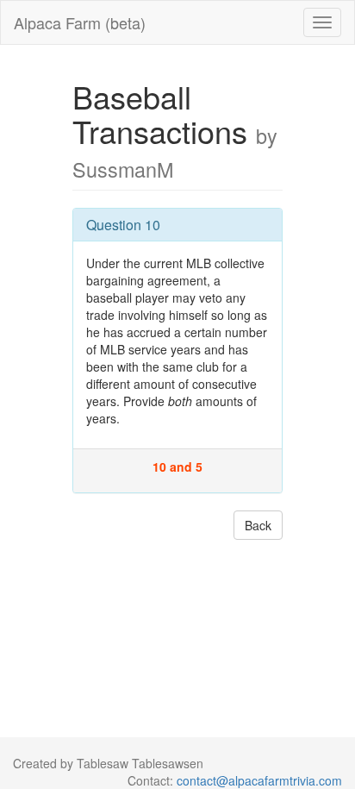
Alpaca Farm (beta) (80, 22)
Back (258, 525)
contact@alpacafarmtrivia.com (259, 780)
